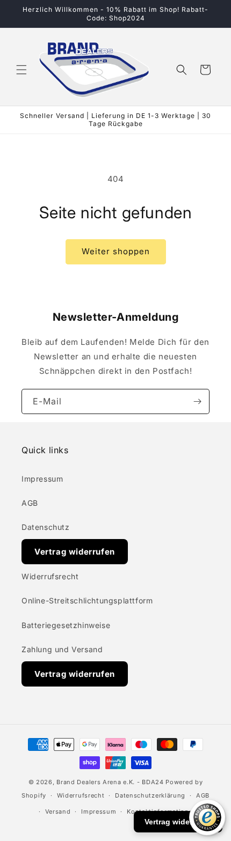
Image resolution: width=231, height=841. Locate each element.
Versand (58, 811)
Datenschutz (45, 527)
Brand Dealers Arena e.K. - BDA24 (109, 782)
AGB (29, 502)
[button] (21, 70)
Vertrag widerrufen (74, 552)
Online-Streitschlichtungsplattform (87, 600)
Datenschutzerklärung (150, 795)
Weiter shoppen (116, 251)
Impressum (42, 478)
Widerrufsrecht (49, 576)
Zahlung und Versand (62, 649)
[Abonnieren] (197, 401)
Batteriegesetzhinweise (65, 625)
